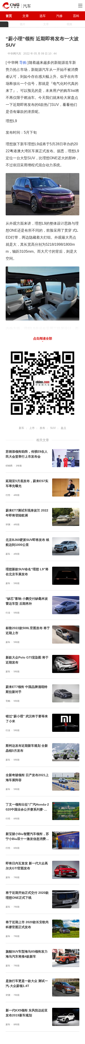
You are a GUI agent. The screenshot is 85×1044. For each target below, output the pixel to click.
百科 (76, 16)
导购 (23, 62)
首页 (9, 16)
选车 (42, 16)
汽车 (27, 6)
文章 (25, 16)
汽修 (59, 16)
